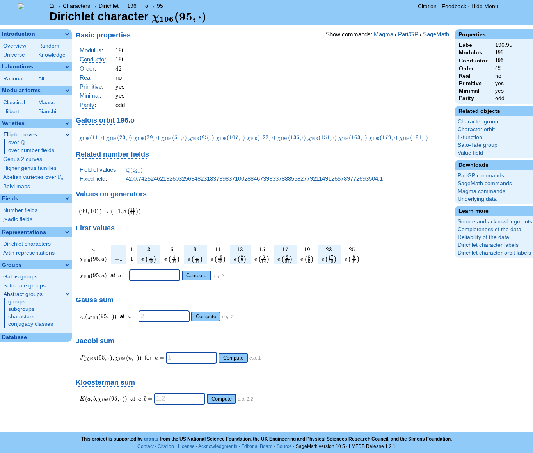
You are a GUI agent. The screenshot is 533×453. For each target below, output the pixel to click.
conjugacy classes (30, 324)
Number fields (20, 210)
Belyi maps (16, 186)
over (16, 142)
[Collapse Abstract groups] (67, 294)
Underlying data (477, 199)
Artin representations (29, 253)
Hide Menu (484, 6)
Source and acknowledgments (495, 222)
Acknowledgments (217, 446)
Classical (14, 102)
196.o (126, 120)
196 (132, 6)
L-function (470, 137)
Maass (46, 102)
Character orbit (476, 129)
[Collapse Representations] (67, 232)
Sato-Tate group (477, 145)
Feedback (454, 6)
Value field (470, 153)
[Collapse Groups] (67, 265)
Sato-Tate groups (24, 286)
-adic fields (17, 219)
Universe (14, 55)
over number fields (31, 150)
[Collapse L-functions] (67, 67)
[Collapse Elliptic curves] (67, 135)
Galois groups (20, 277)
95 (160, 6)
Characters (76, 6)
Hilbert (11, 111)
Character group (478, 122)
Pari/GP (408, 34)
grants (151, 439)
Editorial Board (257, 446)
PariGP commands (481, 175)
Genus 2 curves (22, 159)
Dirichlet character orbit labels (494, 253)
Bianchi (47, 111)
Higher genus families (30, 168)
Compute (196, 275)
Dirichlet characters (27, 244)
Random (48, 46)
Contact (145, 446)
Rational (13, 79)
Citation (427, 6)
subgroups (21, 309)
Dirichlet (109, 6)
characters (21, 316)
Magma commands (481, 191)
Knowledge (52, 55)
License (186, 446)
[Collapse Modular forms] (67, 90)
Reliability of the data (483, 237)
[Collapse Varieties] (67, 123)
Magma (383, 34)
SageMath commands (485, 183)
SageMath (436, 34)
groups (16, 302)
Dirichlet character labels (488, 245)
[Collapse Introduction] (67, 34)
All (41, 79)
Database (14, 337)
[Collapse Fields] (67, 198)
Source (284, 446)
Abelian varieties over (33, 177)
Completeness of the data (489, 229)
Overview (14, 46)
